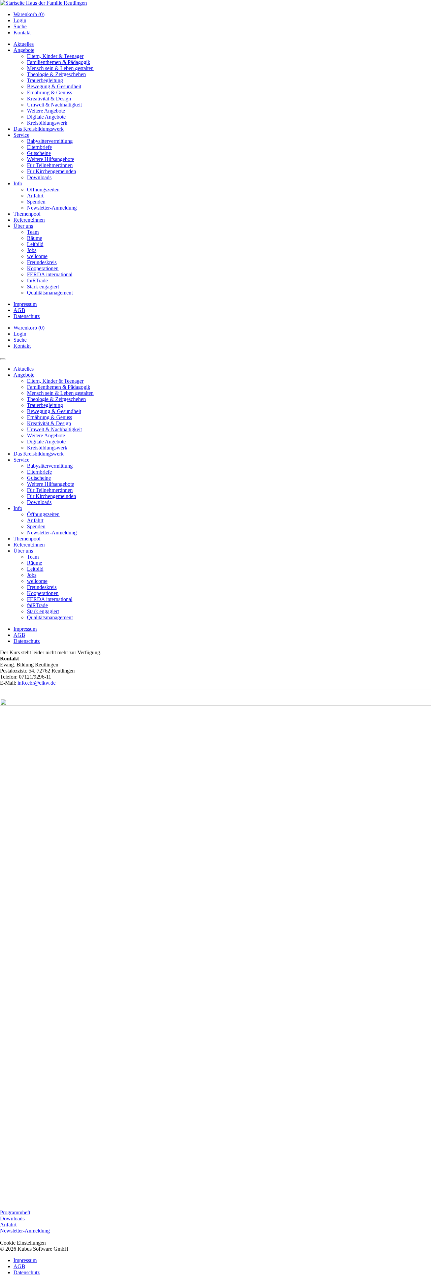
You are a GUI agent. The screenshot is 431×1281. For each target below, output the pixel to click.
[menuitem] (222, 14)
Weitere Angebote (46, 111)
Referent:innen (29, 220)
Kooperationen (43, 268)
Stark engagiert (43, 286)
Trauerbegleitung (45, 80)
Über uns (23, 226)
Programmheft (15, 1212)
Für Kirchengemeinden (51, 171)
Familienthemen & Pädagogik (58, 62)
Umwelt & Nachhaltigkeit (54, 104)
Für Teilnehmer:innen (50, 165)
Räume (34, 238)
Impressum (25, 304)
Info (17, 183)
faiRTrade (37, 280)
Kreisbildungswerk (47, 123)
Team (33, 232)
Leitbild (35, 244)
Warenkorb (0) (28, 14)
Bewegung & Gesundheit (54, 86)
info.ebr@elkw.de (37, 683)
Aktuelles (23, 44)
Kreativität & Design (49, 98)
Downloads (39, 177)
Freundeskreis (42, 262)
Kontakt (22, 32)
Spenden (36, 202)
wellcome (37, 256)
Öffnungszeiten (43, 189)
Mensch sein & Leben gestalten (60, 68)
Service (21, 135)
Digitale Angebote (46, 117)
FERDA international (49, 274)
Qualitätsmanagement (50, 292)
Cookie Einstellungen (23, 1243)
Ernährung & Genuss (49, 92)
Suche (20, 26)
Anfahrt (35, 195)
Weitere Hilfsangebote (50, 159)
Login (19, 20)
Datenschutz (26, 316)
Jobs (31, 250)
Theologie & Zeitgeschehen (56, 74)
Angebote (23, 50)
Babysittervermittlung (50, 141)
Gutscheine (39, 153)
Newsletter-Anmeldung (52, 208)
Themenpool (26, 214)
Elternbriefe (39, 147)
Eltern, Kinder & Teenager (55, 56)
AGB (19, 310)
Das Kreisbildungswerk (38, 129)
